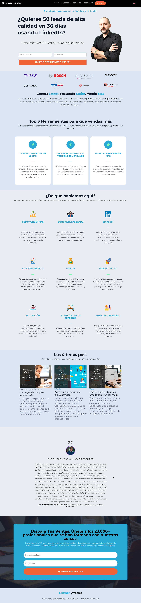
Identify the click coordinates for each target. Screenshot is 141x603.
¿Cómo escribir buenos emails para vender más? (103, 393)
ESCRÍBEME (88, 3)
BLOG (56, 3)
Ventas (91, 389)
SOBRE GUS (66, 3)
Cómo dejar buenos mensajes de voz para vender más (32, 392)
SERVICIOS (77, 3)
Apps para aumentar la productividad (67, 393)
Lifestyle (57, 389)
